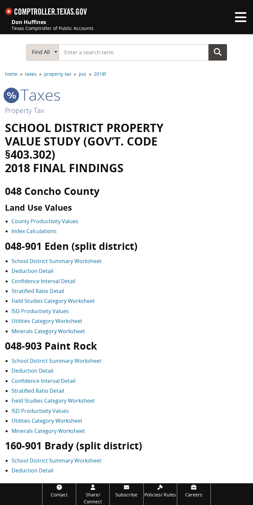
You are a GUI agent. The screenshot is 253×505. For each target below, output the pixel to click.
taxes (31, 74)
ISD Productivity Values (40, 311)
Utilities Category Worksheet (47, 321)
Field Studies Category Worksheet (53, 301)
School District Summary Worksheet (56, 261)
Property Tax (24, 110)
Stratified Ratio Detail (38, 291)
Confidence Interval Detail (43, 281)
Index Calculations (34, 231)
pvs (82, 74)
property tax (57, 74)
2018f (100, 74)
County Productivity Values (45, 221)
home (11, 74)
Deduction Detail (32, 271)
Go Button (218, 52)
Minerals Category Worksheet (48, 331)
